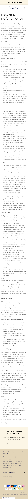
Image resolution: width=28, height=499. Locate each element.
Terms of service (14, 494)
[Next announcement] (24, 2)
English (6, 497)
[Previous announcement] (3, 2)
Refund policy (23, 492)
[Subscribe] (23, 444)
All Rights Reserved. (14, 492)
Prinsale (7, 492)
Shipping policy (23, 494)
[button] (3, 7)
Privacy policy (6, 494)
